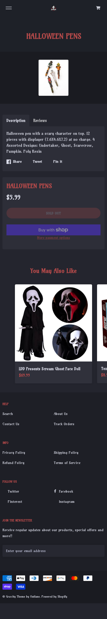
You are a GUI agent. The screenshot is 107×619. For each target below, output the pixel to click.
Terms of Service (67, 463)
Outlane (35, 596)
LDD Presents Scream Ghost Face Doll (49, 368)
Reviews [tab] (40, 120)
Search (7, 414)
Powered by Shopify (54, 596)
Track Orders (64, 424)
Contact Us (10, 424)
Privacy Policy (13, 452)
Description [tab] (15, 120)
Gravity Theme (15, 596)
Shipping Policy (66, 452)
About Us (61, 414)
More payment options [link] (53, 238)
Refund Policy (13, 463)
